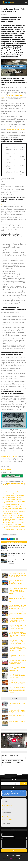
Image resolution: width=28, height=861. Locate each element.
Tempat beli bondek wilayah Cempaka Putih (14, 511)
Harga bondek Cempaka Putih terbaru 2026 (14, 529)
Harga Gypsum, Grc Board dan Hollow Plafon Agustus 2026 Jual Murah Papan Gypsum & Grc (17, 675)
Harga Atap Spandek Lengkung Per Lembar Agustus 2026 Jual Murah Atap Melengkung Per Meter (17, 627)
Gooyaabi (22, 858)
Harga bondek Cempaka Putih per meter (13, 497)
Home (8, 855)
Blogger (10, 858)
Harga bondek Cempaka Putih (10, 492)
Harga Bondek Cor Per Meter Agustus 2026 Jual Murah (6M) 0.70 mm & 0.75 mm (16, 620)
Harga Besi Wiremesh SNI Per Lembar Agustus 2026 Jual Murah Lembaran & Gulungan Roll (17, 655)
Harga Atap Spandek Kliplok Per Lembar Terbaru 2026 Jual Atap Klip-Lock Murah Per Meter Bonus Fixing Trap (17, 690)
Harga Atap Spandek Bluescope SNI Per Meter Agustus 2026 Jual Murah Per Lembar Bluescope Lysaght (18, 591)
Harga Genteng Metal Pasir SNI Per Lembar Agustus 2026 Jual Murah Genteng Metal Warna (17, 662)
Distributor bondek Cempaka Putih (11, 513)
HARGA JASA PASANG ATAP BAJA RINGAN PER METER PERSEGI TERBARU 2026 (17, 703)
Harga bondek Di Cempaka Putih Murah (13, 506)
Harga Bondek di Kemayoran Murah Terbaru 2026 (16, 560)
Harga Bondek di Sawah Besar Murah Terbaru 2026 (16, 554)
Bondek (3, 205)
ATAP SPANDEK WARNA (7, 762)
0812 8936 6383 (7, 805)
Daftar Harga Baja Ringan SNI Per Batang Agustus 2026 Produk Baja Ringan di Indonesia (17, 575)
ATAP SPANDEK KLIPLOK (14, 755)
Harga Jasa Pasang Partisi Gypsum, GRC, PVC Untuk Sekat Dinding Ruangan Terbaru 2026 (17, 710)
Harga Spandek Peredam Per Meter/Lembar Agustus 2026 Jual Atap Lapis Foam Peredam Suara (17, 642)
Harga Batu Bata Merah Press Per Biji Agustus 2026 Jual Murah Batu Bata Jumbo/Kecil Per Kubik (17, 682)
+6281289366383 (8, 809)
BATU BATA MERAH (17, 762)
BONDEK (4, 765)
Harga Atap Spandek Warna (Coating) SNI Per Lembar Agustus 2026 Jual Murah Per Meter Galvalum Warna (17, 583)
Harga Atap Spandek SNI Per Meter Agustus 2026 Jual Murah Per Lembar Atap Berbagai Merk (17, 606)
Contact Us (19, 855)
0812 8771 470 (7, 816)
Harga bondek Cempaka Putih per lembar (13, 495)
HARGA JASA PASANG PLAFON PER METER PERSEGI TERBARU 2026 (17, 722)
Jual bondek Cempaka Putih (10, 493)
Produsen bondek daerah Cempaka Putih (13, 515)
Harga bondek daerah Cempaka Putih (12, 504)
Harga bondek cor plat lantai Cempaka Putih (14, 522)
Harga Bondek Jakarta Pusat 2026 (15, 129)
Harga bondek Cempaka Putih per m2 (12, 499)
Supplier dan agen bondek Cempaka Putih (13, 517)
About (13, 855)
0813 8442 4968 (6, 469)
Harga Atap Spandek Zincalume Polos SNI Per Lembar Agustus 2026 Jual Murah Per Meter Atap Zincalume (17, 599)
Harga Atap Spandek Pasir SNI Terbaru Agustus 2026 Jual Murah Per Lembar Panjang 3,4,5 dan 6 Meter (17, 634)
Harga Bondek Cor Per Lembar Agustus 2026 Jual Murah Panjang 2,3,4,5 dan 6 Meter (17, 613)
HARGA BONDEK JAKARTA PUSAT (9, 534)
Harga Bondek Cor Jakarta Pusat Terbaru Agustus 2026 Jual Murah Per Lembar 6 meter (17, 547)
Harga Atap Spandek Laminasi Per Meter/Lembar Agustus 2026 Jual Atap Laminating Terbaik (17, 648)
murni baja (4, 14)
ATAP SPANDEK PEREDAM (18, 760)
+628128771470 (7, 820)
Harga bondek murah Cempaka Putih (12, 524)
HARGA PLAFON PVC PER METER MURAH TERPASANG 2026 (16, 716)
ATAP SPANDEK (5, 755)
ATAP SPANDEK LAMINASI (7, 758)
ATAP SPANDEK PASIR (6, 760)
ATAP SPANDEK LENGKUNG (19, 758)
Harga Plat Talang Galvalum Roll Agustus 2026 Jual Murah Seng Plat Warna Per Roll (17, 669)
